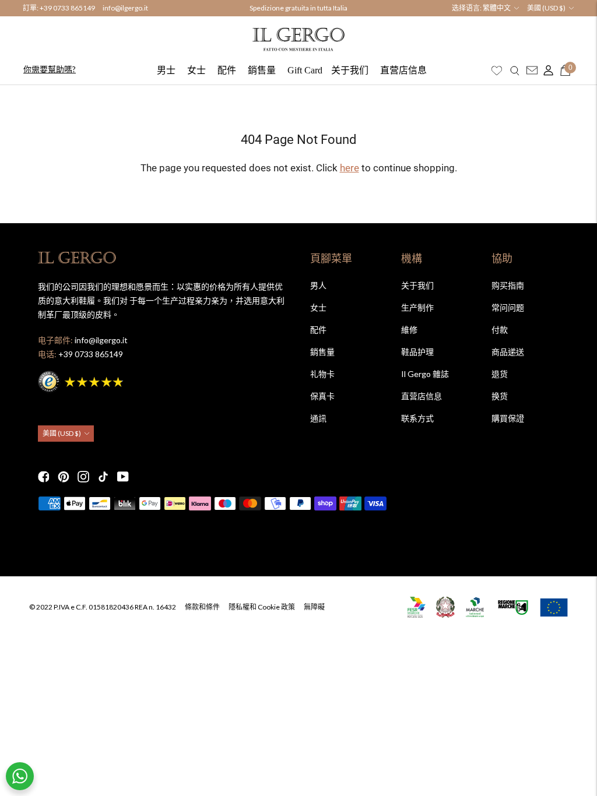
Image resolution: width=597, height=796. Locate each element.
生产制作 (417, 307)
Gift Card (304, 70)
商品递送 (507, 352)
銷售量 (262, 70)
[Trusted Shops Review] (81, 380)
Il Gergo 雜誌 (425, 374)
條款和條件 (202, 607)
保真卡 (322, 396)
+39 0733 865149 (67, 7)
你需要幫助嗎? (49, 69)
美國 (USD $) (546, 7)
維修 (409, 329)
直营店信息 (403, 70)
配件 (226, 70)
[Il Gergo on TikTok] (103, 476)
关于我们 (349, 70)
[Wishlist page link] (496, 70)
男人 (318, 285)
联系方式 (417, 418)
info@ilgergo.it (125, 7)
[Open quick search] (515, 70)
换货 (499, 396)
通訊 (318, 418)
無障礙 (314, 607)
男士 (166, 70)
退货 (499, 374)
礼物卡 (322, 374)
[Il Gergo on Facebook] (44, 476)
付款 (499, 329)
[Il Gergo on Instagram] (83, 476)
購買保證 (507, 418)
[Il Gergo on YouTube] (123, 476)
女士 (196, 70)
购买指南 (507, 285)
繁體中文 (497, 7)
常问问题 (507, 307)
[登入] (545, 70)
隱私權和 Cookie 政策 (262, 607)
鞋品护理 (417, 352)
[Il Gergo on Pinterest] (63, 476)
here (349, 168)
